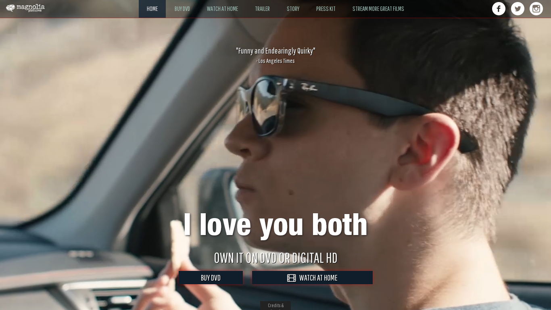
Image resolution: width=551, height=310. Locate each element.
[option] (275, 55)
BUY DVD (211, 277)
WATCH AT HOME (317, 277)
